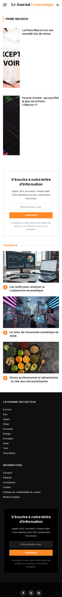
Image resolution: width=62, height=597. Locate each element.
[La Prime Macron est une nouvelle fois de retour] (11, 58)
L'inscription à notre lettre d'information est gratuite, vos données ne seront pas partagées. (31, 226)
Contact (7, 487)
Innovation (8, 438)
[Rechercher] (57, 5)
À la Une (7, 409)
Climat (6, 424)
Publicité (7, 477)
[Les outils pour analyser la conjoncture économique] (31, 267)
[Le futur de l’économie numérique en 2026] (31, 312)
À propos (7, 472)
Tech (5, 448)
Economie (8, 429)
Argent (6, 419)
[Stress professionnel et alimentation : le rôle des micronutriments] (31, 357)
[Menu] (5, 5)
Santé (6, 443)
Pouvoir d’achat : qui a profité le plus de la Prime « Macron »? (40, 101)
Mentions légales (11, 497)
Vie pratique (9, 453)
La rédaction (9, 482)
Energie (7, 433)
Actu (5, 414)
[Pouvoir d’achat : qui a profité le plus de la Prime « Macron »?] (11, 125)
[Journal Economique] (32, 5)
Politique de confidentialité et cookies (22, 492)
